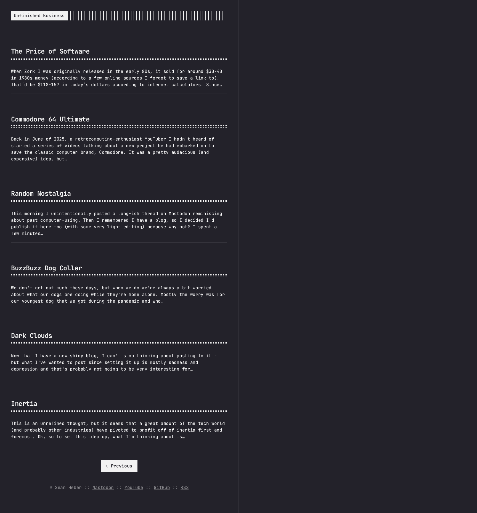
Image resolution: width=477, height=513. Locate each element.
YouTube (133, 487)
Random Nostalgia (41, 193)
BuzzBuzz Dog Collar (46, 268)
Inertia (24, 403)
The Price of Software (50, 51)
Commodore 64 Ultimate (50, 119)
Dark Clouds (31, 335)
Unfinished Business (39, 15)
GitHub (162, 487)
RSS (185, 487)
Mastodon (103, 487)
